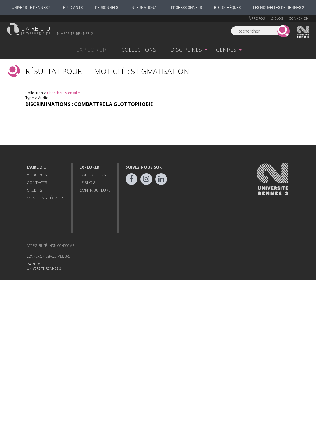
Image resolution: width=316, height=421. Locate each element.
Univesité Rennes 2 (303, 32)
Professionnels (186, 8)
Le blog (276, 18)
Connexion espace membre (48, 256)
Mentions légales (45, 198)
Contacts (37, 182)
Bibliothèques (227, 8)
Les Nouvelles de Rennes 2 (278, 8)
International (145, 8)
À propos (257, 18)
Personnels (106, 8)
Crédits (34, 190)
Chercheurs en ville (63, 93)
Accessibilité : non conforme (50, 245)
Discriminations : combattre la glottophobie (89, 104)
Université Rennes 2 (31, 8)
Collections (138, 49)
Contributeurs (95, 190)
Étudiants (73, 8)
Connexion (299, 18)
